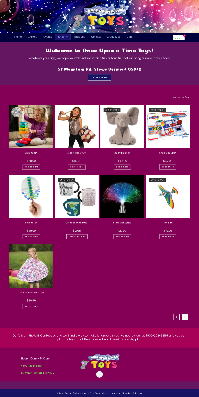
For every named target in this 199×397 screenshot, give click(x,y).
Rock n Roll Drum (77, 152)
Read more (122, 166)
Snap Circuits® (167, 152)
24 (179, 97)
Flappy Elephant (122, 152)
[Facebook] (99, 374)
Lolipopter (31, 222)
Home (18, 36)
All (187, 97)
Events (47, 36)
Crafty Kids (113, 36)
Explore (32, 36)
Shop (61, 36)
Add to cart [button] (31, 166)
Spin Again (31, 152)
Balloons (79, 36)
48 (183, 97)
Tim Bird (168, 222)
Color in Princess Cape (31, 292)
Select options (76, 236)
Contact (96, 36)
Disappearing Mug (76, 222)
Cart (129, 36)
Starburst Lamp (122, 222)
